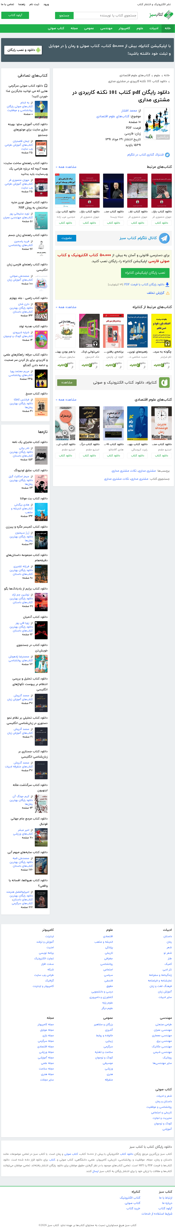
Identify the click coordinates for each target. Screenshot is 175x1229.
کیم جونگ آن (21, 796)
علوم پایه (107, 1003)
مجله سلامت (46, 1069)
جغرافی (108, 959)
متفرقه (109, 1080)
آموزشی (167, 1129)
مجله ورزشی (46, 1052)
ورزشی (109, 1069)
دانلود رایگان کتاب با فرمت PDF (144, 285)
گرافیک (49, 981)
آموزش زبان (165, 992)
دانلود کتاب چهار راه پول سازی (137, 444)
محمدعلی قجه (21, 858)
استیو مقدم (164, 449)
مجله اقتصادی (45, 1047)
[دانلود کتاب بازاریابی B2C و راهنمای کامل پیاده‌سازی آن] (161, 191)
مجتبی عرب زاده (66, 217)
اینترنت (49, 936)
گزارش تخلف (155, 293)
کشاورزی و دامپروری (101, 997)
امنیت (50, 947)
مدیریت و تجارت (162, 1118)
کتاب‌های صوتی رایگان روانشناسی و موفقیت (20, 108)
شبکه (50, 970)
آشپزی (109, 1030)
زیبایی (109, 1041)
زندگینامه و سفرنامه (160, 975)
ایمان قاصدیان (21, 141)
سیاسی (108, 975)
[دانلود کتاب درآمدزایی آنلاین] (89, 423)
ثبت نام (34, 4)
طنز (170, 959)
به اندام (24, 103)
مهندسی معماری (162, 1036)
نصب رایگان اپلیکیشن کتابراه (145, 273)
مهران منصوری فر (19, 180)
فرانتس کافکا (21, 400)
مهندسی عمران (163, 1030)
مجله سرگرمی (46, 1041)
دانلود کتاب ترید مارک (65, 444)
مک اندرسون (92, 357)
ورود (46, 4)
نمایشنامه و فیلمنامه (160, 981)
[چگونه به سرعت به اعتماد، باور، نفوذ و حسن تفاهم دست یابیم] (161, 331)
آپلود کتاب (15, 15)
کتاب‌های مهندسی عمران (18, 218)
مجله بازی (48, 1036)
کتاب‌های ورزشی (23, 834)
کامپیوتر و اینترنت (43, 986)
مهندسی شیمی (162, 1052)
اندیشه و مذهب (103, 942)
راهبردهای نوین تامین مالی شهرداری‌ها (137, 352)
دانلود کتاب (161, 223)
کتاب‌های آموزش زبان (20, 280)
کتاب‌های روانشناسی (21, 245)
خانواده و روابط (104, 1036)
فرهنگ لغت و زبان (161, 986)
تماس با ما (7, 4)
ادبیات (154, 28)
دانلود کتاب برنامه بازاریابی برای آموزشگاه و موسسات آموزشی (65, 212)
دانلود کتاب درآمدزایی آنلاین (89, 444)
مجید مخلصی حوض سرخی (137, 357)
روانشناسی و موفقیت (159, 1107)
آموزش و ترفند (45, 942)
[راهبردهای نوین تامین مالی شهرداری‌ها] (137, 331)
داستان (167, 936)
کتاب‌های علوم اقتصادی (112, 116)
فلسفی (108, 981)
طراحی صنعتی (163, 1024)
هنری (110, 1074)
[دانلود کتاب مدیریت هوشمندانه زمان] (161, 423)
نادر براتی (24, 448)
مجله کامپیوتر (46, 1024)
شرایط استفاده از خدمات (156, 1214)
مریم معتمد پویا (19, 371)
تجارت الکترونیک (44, 959)
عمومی (89, 28)
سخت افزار (47, 964)
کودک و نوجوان (104, 1058)
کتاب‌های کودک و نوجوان (18, 336)
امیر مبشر (23, 830)
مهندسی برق (164, 1041)
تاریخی (109, 953)
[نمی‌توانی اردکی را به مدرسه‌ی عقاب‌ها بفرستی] (89, 331)
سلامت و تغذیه (104, 1052)
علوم (140, 28)
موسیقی (108, 1063)
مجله (74, 28)
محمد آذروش (21, 696)
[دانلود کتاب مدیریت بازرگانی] (113, 191)
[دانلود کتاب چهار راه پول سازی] (137, 423)
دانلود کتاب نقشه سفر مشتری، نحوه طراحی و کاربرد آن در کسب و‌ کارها (137, 212)
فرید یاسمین (21, 241)
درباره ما (167, 1203)
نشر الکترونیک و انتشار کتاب (154, 4)
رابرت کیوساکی (139, 449)
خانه (168, 28)
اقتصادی (108, 936)
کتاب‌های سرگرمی (22, 903)
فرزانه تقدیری (21, 566)
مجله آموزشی (46, 1058)
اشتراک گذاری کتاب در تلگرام (145, 155)
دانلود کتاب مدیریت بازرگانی (113, 212)
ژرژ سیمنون (22, 533)
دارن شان (23, 304)
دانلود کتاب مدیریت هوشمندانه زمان (161, 444)
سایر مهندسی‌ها (162, 1063)
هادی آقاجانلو (116, 449)
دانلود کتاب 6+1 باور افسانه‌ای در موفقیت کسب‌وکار (113, 444)
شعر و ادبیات (164, 1096)
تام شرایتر (165, 357)
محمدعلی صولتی (19, 276)
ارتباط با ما (165, 1198)
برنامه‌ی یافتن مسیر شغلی (113, 352)
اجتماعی (108, 970)
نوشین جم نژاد (20, 595)
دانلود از (166, 365)
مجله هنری (47, 1074)
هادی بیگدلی (21, 505)
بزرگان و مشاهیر (103, 1024)
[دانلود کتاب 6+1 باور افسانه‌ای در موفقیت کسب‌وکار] (113, 423)
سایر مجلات (47, 1080)
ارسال (95, 1171)
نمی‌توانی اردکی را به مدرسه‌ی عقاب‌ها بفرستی (89, 352)
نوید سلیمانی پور (19, 214)
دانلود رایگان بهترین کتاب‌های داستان (21, 310)
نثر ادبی (167, 970)
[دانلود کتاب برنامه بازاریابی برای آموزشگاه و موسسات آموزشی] (65, 191)
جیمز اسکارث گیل (19, 476)
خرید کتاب (133, 1208)
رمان (169, 942)
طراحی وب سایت (44, 975)
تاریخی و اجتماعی (161, 1113)
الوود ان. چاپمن (114, 357)
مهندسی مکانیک (162, 1047)
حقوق (109, 986)
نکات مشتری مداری (124, 471)
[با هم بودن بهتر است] (65, 331)
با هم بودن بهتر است (65, 352)
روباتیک (167, 1058)
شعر (169, 947)
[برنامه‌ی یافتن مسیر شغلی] (113, 331)
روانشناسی (106, 964)
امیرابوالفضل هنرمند (17, 892)
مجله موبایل (47, 1030)
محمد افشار (129, 110)
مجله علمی (47, 1063)
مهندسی (106, 28)
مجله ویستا (116, 217)
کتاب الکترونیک (130, 1198)
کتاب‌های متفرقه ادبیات (19, 767)
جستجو (64, 15)
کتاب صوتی (56, 28)
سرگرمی (108, 1047)
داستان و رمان (163, 1101)
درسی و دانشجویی (102, 992)
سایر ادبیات (165, 997)
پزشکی (109, 947)
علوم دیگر (107, 1008)
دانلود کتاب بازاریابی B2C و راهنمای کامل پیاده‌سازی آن (161, 212)
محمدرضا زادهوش (19, 657)
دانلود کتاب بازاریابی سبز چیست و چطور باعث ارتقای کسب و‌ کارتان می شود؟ (89, 212)
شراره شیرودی (21, 332)
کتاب (52, 1160)
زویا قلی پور (22, 623)
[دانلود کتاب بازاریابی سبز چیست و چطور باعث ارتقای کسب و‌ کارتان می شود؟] (89, 191)
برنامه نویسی (46, 953)
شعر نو (168, 953)
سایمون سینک (67, 357)
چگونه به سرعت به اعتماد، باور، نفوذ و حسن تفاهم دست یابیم (161, 352)
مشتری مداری (147, 471)
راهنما (21, 4)
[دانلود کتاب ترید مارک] (65, 423)
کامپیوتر (124, 28)
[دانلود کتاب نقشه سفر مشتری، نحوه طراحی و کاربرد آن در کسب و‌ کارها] (137, 191)
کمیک (168, 964)
